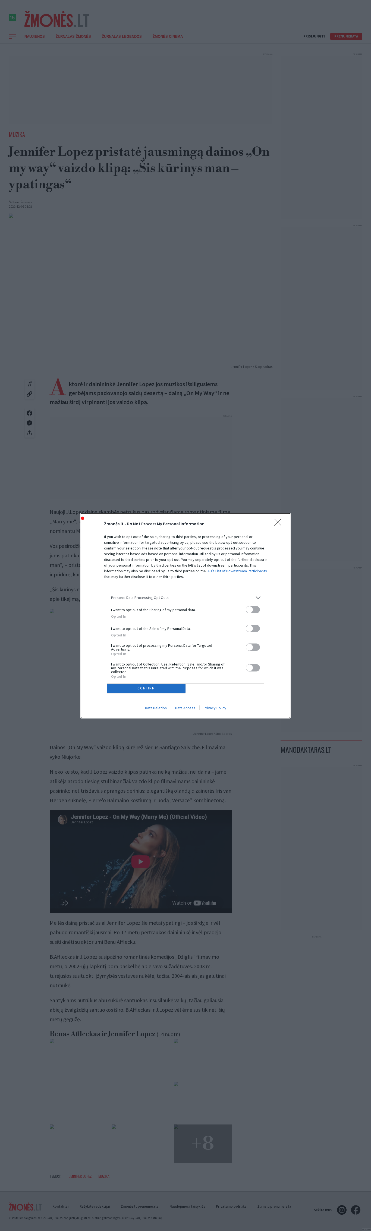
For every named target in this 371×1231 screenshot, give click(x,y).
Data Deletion (156, 707)
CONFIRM (146, 688)
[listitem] (185, 598)
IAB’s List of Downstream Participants (237, 570)
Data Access (185, 707)
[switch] (253, 609)
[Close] (279, 524)
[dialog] (185, 615)
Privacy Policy (215, 707)
